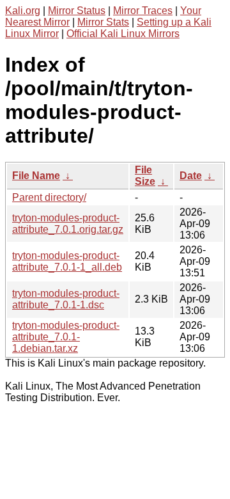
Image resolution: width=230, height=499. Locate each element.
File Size (145, 175)
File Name (36, 175)
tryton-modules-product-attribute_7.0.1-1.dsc (65, 299)
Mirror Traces (142, 10)
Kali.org (22, 10)
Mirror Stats (103, 22)
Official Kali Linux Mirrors (123, 33)
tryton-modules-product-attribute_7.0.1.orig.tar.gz (67, 223)
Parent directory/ (49, 197)
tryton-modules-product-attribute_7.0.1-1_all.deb (67, 261)
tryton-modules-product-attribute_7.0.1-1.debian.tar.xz (65, 337)
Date (191, 175)
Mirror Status (76, 10)
